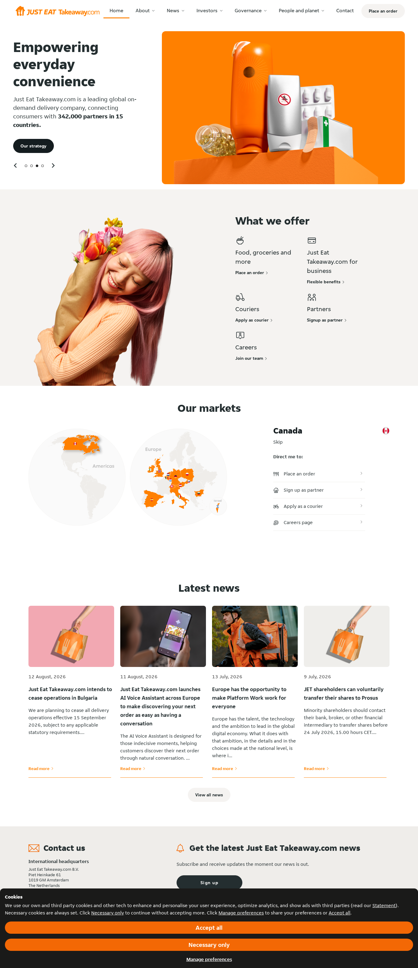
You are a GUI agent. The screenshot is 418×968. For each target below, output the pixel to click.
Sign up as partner (304, 490)
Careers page (298, 522)
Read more (41, 768)
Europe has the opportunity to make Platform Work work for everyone (249, 698)
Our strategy (34, 146)
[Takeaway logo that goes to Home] (57, 10)
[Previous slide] (15, 165)
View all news (209, 795)
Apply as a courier (303, 506)
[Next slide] (52, 165)
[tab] (26, 166)
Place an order (299, 474)
